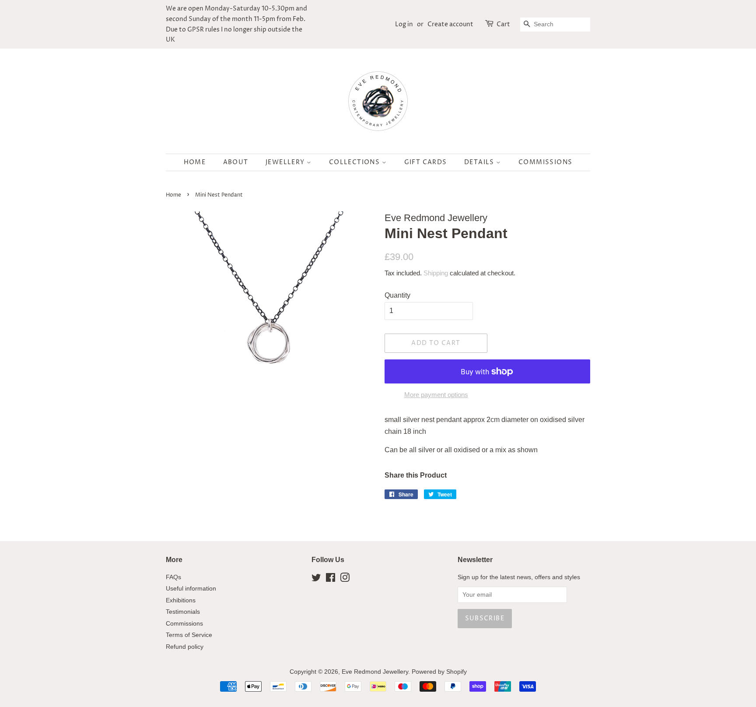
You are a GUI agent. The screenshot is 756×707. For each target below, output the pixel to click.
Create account (450, 24)
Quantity (397, 295)
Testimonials (183, 612)
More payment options (436, 394)
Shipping (436, 273)
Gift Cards (425, 162)
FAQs (173, 577)
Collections (355, 162)
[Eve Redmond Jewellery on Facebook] (331, 579)
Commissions (545, 162)
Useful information (191, 588)
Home (195, 162)
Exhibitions (181, 600)
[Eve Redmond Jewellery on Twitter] (316, 579)
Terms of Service (189, 635)
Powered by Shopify (439, 671)
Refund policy (184, 647)
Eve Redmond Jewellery (375, 671)
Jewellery (286, 162)
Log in (404, 24)
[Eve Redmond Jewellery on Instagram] (345, 579)
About (235, 162)
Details (480, 162)
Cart (503, 24)
